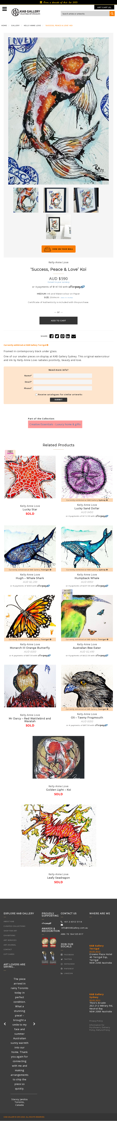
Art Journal (10, 945)
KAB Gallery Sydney (96, 996)
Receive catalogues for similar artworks (60, 394)
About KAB (9, 921)
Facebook (68, 955)
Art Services (10, 940)
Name (28, 375)
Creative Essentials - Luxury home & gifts (55, 424)
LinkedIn (68, 973)
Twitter (68, 959)
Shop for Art (10, 931)
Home (4, 25)
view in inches (67, 298)
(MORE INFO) (95, 951)
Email (28, 382)
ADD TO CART (58, 320)
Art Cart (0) (104, 7)
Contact (8, 949)
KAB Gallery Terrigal (96, 947)
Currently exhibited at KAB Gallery (25, 345)
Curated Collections (14, 926)
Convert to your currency (58, 282)
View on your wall (62, 249)
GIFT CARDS (9, 954)
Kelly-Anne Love (32, 25)
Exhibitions (9, 935)
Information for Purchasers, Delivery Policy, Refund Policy (99, 1027)
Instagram (69, 964)
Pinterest (68, 969)
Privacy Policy (96, 1021)
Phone (28, 388)
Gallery (15, 25)
